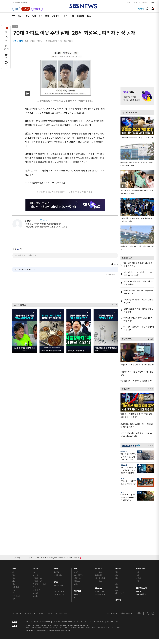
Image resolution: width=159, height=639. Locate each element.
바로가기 (118, 568)
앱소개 (117, 587)
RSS (116, 590)
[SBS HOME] (152, 2)
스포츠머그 (98, 572)
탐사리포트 (77, 590)
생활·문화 (55, 16)
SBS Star (139, 590)
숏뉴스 (117, 581)
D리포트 (76, 584)
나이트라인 (36, 590)
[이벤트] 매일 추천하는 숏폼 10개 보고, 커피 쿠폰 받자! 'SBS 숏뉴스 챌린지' (53, 557)
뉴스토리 (35, 593)
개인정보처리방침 (61, 613)
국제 (47, 16)
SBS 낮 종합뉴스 (59, 595)
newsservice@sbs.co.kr (81, 625)
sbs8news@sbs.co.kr (85, 622)
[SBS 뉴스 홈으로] (83, 6)
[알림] (152, 9)
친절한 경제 (77, 578)
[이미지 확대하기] (27, 93)
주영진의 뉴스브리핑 (39, 584)
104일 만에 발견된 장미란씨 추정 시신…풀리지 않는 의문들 (46, 227)
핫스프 (122, 492)
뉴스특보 (35, 596)
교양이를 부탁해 (100, 578)
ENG (128, 2)
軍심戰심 (57, 572)
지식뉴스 (138, 572)
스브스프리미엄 (140, 568)
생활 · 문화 (15, 587)
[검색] (147, 8)
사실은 (76, 572)
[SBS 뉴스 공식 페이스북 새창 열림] (144, 613)
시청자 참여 (30, 613)
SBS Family (112, 613)
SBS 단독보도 (78, 575)
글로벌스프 (123, 451)
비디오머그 (98, 568)
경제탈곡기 (123, 465)
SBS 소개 (16, 613)
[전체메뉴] (13, 16)
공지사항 (118, 600)
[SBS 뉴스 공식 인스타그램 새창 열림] (152, 613)
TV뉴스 (90, 16)
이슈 (13, 599)
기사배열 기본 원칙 (103, 627)
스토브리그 (98, 581)
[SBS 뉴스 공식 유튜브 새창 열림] (139, 613)
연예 (72, 16)
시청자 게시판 (119, 593)
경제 (34, 16)
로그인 (136, 2)
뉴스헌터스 (36, 575)
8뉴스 (20, 16)
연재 (75, 568)
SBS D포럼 (140, 594)
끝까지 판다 (77, 595)
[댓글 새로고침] (20, 249)
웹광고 (41, 613)
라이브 (117, 578)
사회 (40, 16)
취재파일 (80, 16)
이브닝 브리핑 (58, 575)
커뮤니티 (138, 578)
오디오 (56, 581)
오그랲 (122, 479)
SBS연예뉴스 (140, 587)
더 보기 (114, 304)
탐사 (75, 598)
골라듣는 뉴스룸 (58, 586)
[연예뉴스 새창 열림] (137, 96)
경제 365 (77, 581)
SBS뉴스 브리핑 (59, 592)
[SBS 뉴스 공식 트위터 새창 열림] (148, 613)
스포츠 (64, 16)
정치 (27, 16)
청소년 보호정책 (115, 627)
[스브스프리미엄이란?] (139, 445)
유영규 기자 (30, 220)
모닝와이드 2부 (37, 581)
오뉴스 (35, 587)
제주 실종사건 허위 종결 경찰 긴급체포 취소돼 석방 (43, 224)
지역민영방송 (127, 613)
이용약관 (49, 613)
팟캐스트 (138, 575)
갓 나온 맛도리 (99, 592)
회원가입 (144, 2)
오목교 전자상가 (100, 595)
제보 (116, 575)
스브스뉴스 (98, 587)
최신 (13, 572)
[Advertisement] (65, 289)
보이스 (56, 589)
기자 (116, 584)
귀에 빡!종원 (98, 575)
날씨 (116, 572)
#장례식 (141, 9)
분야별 (14, 568)
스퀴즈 (138, 581)
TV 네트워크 (16, 596)
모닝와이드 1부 (37, 578)
